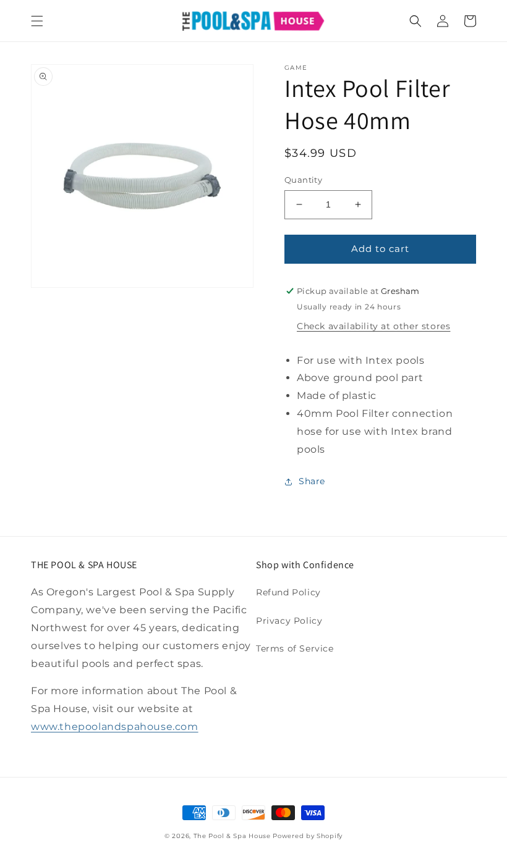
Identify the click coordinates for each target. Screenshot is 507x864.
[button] (37, 21)
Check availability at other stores (373, 326)
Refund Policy (288, 592)
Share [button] (312, 481)
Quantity (303, 180)
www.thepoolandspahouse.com (114, 726)
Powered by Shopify (308, 836)
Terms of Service (295, 648)
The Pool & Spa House (232, 836)
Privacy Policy (289, 620)
